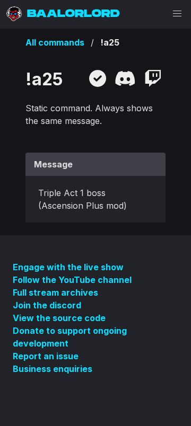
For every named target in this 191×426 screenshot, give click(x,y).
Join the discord (47, 305)
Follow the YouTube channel (72, 279)
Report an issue (46, 356)
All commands (54, 42)
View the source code (59, 318)
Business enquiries (52, 368)
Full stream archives (55, 292)
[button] (177, 14)
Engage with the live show (68, 267)
